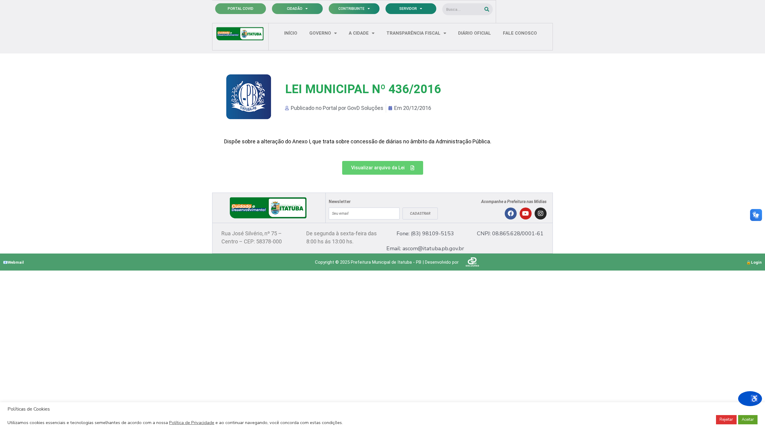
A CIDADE (359, 33)
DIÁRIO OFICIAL (474, 33)
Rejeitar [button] (726, 419)
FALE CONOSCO (520, 33)
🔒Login (754, 262)
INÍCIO (290, 33)
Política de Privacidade (191, 422)
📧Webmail (13, 262)
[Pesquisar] (487, 9)
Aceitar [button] (748, 419)
